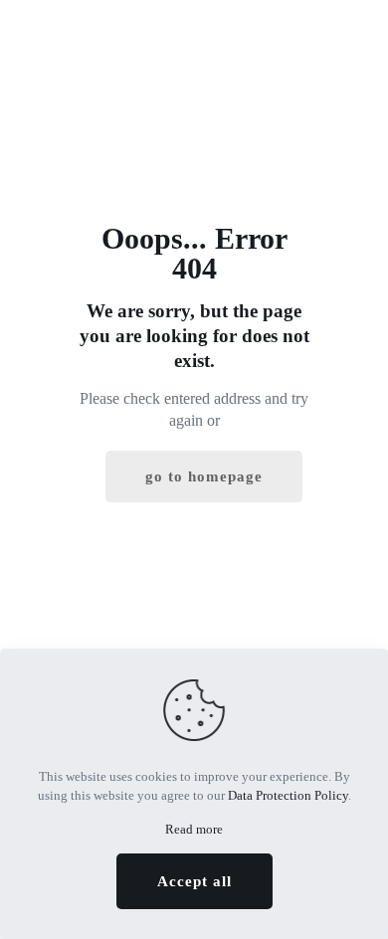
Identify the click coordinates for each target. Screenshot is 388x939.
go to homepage (204, 476)
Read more (194, 829)
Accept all (194, 881)
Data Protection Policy (288, 795)
